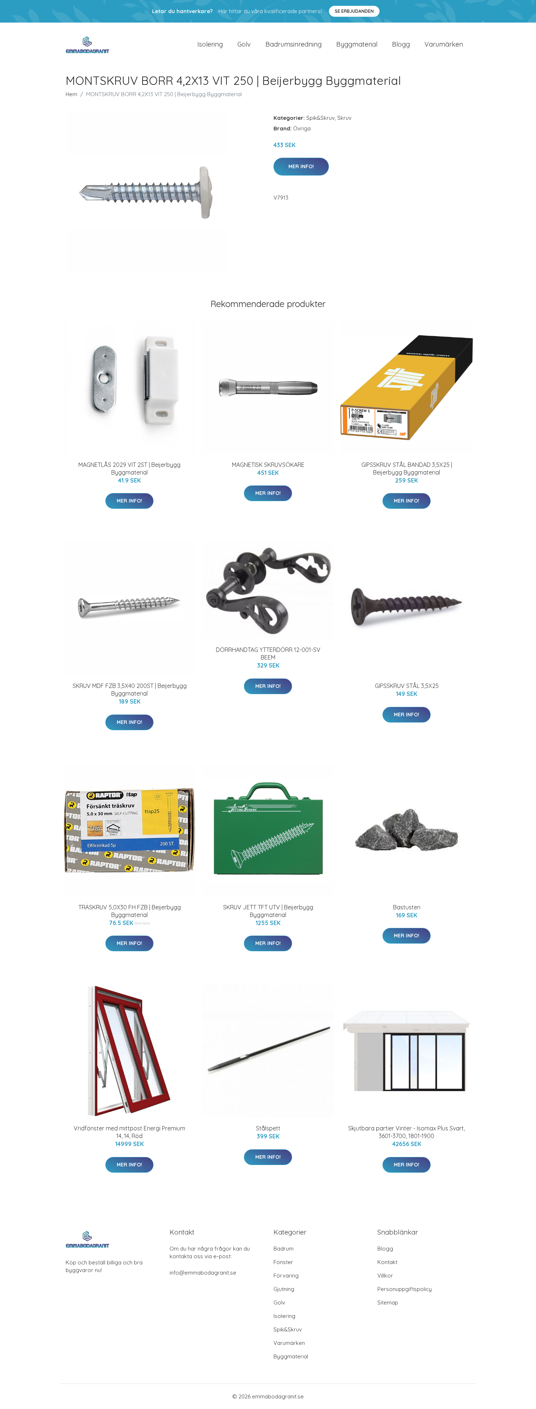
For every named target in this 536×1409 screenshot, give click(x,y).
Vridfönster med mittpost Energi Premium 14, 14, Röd (129, 1132)
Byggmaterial (356, 44)
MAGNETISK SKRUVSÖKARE (268, 464)
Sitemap (387, 1302)
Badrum (283, 1248)
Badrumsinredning (293, 44)
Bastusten (406, 907)
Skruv (344, 117)
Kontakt (387, 1262)
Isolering (210, 44)
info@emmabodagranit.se (203, 1272)
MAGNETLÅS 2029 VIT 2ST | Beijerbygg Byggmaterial (129, 468)
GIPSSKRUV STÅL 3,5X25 (407, 685)
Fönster (283, 1262)
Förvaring (286, 1275)
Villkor (385, 1275)
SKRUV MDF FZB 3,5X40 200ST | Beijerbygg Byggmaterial (130, 689)
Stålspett (268, 1128)
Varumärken (443, 44)
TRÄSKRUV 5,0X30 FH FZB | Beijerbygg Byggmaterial (129, 911)
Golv (244, 44)
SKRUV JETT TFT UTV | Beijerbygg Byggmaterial (268, 911)
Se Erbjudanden (354, 11)
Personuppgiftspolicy (404, 1289)
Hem (71, 94)
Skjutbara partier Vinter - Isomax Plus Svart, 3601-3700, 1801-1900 (406, 1132)
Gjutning (283, 1289)
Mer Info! (301, 166)
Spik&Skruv (320, 117)
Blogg (401, 44)
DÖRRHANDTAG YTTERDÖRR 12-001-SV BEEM (268, 653)
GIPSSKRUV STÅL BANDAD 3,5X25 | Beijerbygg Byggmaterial (406, 468)
